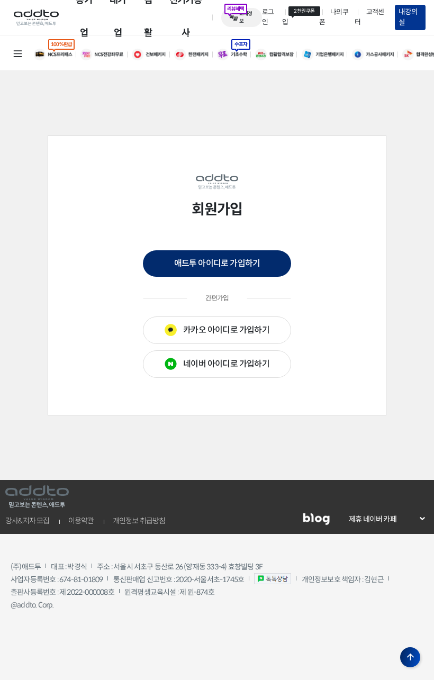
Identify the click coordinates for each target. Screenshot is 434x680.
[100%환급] (57, 54)
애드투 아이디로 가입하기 (217, 263)
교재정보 (245, 17)
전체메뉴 (17, 53)
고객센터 (369, 17)
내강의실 (408, 17)
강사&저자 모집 (27, 520)
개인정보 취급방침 (139, 520)
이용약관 (81, 520)
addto (36, 18)
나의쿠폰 (333, 17)
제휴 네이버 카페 (372, 519)
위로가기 (410, 657)
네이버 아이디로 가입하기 (226, 363)
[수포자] (236, 54)
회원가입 (298, 17)
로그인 (268, 17)
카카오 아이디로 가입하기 (226, 330)
